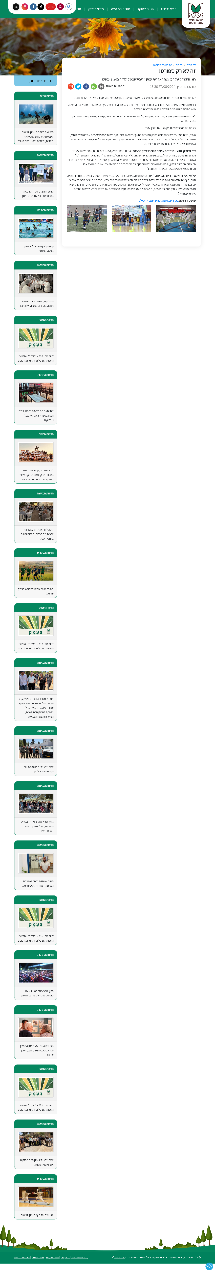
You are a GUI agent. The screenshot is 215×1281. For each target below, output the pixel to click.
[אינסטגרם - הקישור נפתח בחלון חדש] (25, 6)
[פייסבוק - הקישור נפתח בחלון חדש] (33, 6)
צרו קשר (65, 1257)
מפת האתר (38, 1257)
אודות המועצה (120, 9)
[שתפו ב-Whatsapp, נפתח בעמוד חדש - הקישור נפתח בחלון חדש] (93, 86)
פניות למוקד (145, 9)
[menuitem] (165, 9)
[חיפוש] (60, 6)
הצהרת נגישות (22, 1257)
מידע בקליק (96, 9)
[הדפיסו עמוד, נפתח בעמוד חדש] (101, 86)
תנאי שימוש (168, 9)
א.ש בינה (118, 1257)
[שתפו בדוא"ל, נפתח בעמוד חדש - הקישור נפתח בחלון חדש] (70, 86)
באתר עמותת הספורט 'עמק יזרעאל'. (159, 200)
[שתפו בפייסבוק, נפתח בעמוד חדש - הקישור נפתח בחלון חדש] (86, 86)
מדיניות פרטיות (79, 1257)
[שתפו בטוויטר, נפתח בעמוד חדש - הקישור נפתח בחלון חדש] (78, 86)
